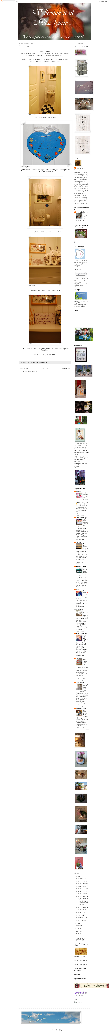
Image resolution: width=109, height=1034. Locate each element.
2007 (78, 934)
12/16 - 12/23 (82, 878)
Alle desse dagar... (85, 545)
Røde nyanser (85, 660)
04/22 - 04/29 (82, 894)
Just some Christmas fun (85, 521)
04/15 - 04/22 (82, 896)
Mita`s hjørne (80, 168)
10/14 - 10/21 (82, 881)
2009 (78, 928)
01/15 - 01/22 (82, 918)
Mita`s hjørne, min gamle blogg (82, 939)
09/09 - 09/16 (82, 884)
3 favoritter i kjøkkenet (85, 613)
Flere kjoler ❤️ (85, 591)
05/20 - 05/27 (82, 889)
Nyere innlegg (23, 368)
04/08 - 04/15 (82, 899)
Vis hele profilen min (80, 203)
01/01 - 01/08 (82, 920)
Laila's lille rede (81, 709)
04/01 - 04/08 (82, 907)
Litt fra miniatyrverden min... (85, 216)
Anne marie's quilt (81, 518)
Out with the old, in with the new (85, 686)
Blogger (61, 1030)
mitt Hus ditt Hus (81, 634)
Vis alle (87, 729)
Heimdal (78, 542)
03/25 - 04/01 (82, 910)
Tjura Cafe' (84, 711)
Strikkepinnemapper (85, 494)
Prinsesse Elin (80, 609)
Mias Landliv (80, 683)
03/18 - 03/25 (82, 912)
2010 (77, 926)
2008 (78, 931)
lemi (77, 589)
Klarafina (79, 658)
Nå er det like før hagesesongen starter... (32, 46)
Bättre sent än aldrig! (85, 569)
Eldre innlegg (66, 368)
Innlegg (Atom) (32, 371)
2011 (77, 923)
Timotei (78, 492)
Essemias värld (81, 567)
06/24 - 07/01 (82, 886)
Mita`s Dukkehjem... (82, 212)
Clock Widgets (81, 43)
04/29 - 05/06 (82, 891)
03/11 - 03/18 (82, 915)
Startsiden (45, 368)
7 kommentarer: (43, 362)
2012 (77, 876)
